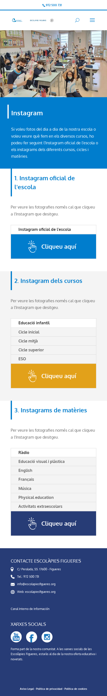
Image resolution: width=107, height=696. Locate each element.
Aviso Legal (27, 688)
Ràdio (23, 452)
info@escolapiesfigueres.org (36, 584)
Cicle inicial (28, 332)
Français (26, 479)
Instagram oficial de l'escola (44, 229)
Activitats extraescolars (40, 506)
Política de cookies (75, 688)
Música (24, 488)
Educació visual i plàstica (41, 461)
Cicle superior (31, 349)
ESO (22, 358)
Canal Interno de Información (30, 609)
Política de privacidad (49, 688)
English (25, 470)
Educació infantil (34, 322)
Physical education (36, 497)
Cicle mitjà (28, 340)
